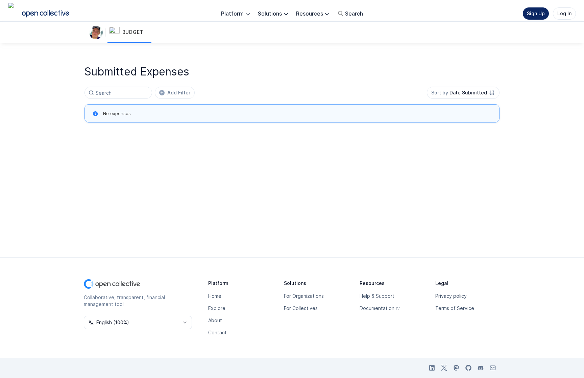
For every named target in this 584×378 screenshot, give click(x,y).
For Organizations (304, 296)
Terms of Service (454, 308)
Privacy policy (451, 296)
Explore (216, 308)
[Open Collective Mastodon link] (456, 368)
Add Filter (178, 92)
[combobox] (463, 93)
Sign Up (536, 13)
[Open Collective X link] (444, 368)
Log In (564, 13)
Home (214, 296)
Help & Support (377, 296)
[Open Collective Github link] (468, 368)
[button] (129, 32)
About (215, 320)
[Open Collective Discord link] (480, 368)
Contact (217, 332)
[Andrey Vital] (97, 32)
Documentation (377, 308)
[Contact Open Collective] (492, 368)
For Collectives (301, 308)
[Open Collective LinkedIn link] (432, 368)
